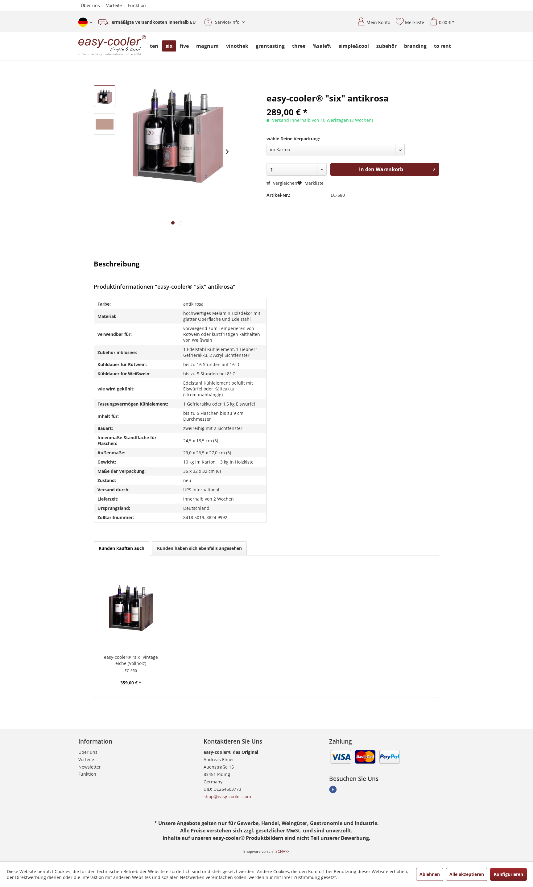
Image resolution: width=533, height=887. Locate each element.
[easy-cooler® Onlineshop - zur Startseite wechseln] (112, 46)
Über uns (90, 5)
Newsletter (89, 767)
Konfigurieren (508, 874)
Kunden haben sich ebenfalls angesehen (199, 548)
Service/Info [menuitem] (227, 22)
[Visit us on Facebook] (333, 791)
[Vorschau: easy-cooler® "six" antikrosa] (104, 96)
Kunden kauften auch (121, 548)
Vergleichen (284, 183)
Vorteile (114, 5)
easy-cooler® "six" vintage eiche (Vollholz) (131, 660)
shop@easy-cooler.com (227, 796)
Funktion (137, 5)
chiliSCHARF (279, 851)
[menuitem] (371, 20)
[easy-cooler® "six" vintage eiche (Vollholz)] (131, 608)
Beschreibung (116, 263)
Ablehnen (429, 874)
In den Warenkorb (381, 169)
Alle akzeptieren (466, 874)
